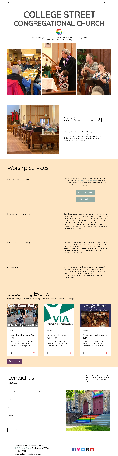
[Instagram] (78, 449)
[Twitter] (83, 449)
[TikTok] (87, 449)
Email (9, 400)
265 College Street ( (87, 181)
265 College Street (23, 448)
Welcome (11, 2)
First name (11, 392)
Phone (9, 407)
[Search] (111, 2)
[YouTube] (92, 449)
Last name (36, 392)
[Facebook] (74, 449)
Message (10, 415)
